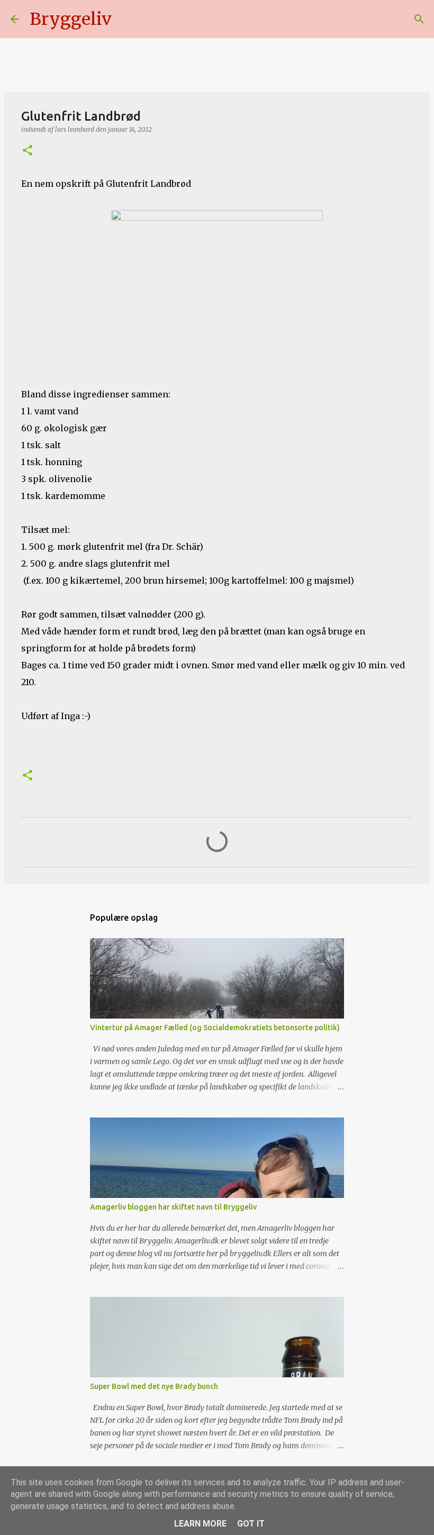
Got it (251, 1524)
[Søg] (126, 19)
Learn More (200, 1524)
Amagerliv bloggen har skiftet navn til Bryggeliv (173, 1207)
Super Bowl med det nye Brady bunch (154, 1386)
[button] (27, 151)
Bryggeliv (71, 19)
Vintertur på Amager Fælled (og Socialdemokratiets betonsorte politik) (215, 1027)
